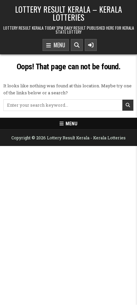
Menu (58, 45)
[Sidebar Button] (91, 45)
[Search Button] (77, 45)
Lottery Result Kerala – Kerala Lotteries (68, 13)
